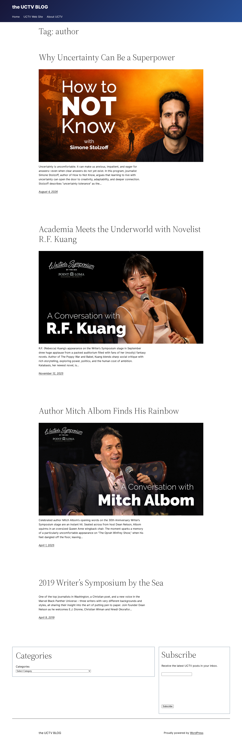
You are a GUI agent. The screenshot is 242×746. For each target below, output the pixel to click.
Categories (22, 666)
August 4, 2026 (48, 191)
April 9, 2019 (46, 617)
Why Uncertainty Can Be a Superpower (107, 57)
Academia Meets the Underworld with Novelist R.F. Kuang (120, 234)
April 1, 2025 (46, 545)
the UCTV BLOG (50, 733)
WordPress (196, 732)
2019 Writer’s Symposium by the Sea (101, 583)
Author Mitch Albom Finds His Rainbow (109, 411)
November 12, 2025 (51, 373)
